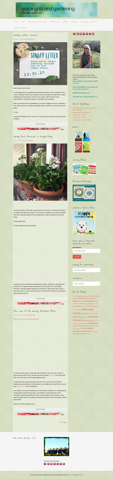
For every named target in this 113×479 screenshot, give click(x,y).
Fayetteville (90, 301)
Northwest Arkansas (88, 320)
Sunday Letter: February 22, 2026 (82, 120)
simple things (93, 323)
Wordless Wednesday (83, 333)
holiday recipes (95, 303)
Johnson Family (84, 306)
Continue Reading (40, 124)
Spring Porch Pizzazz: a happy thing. (33, 136)
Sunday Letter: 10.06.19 (25, 35)
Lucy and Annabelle (77, 309)
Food (96, 301)
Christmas (80, 298)
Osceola (95, 320)
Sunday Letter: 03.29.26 (79, 117)
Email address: (77, 247)
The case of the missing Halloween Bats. (34, 311)
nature (86, 317)
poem (99, 320)
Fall (84, 301)
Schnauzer (79, 323)
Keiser (89, 306)
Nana (83, 317)
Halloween (82, 303)
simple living (85, 323)
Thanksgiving (78, 328)
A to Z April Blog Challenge (79, 296)
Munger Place (21, 386)
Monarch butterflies (94, 313)
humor (77, 306)
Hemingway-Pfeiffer (89, 303)
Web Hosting (71, 475)
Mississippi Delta (85, 313)
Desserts (80, 301)
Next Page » (63, 422)
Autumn (87, 296)
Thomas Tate (94, 331)
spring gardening (81, 326)
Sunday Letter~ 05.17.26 (79, 115)
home (74, 306)
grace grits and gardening (56, 9)
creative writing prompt (90, 298)
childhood (75, 298)
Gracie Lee (76, 303)
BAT (51, 375)
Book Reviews (95, 296)
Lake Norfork (94, 306)
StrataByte (80, 475)
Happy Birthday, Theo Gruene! (81, 112)
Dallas (75, 301)
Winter (74, 333)
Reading (74, 323)
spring (74, 326)
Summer (89, 325)
